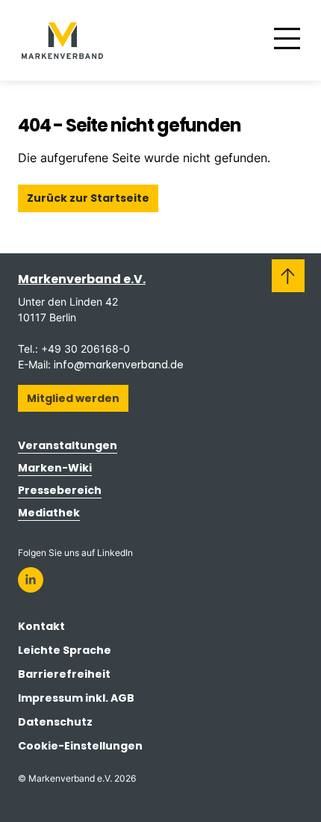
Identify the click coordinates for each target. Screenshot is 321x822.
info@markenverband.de (119, 364)
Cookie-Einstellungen (80, 745)
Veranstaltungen (67, 445)
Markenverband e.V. (82, 279)
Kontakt (41, 626)
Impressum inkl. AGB (76, 697)
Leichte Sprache (64, 650)
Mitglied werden (73, 398)
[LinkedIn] (30, 580)
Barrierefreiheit (64, 674)
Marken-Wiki (55, 467)
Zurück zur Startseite (88, 198)
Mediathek (49, 512)
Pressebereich (60, 490)
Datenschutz (55, 721)
